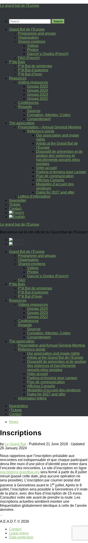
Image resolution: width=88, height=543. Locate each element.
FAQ (21, 280)
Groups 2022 (37, 98)
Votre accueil (46, 168)
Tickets (14, 204)
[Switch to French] (16, 213)
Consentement (39, 119)
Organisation (28, 37)
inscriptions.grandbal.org (19, 472)
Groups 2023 (37, 94)
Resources (17, 78)
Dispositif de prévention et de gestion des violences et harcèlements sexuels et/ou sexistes (59, 158)
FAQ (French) (29, 58)
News (13, 422)
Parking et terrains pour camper (61, 172)
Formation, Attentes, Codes (48, 115)
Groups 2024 (37, 90)
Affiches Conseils (50, 180)
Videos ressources (33, 304)
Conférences (28, 103)
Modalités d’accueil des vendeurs (54, 390)
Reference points (40, 131)
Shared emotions (31, 41)
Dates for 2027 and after (55, 192)
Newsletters (18, 406)
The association (22, 123)
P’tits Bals (17, 62)
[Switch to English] (17, 244)
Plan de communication (55, 176)
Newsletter (17, 200)
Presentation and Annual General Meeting (51, 345)
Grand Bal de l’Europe (27, 29)
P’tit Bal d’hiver (30, 74)
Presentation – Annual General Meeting (49, 127)
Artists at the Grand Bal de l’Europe (55, 357)
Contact (15, 209)
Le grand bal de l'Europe (19, 5)
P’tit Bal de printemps (35, 66)
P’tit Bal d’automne (33, 70)
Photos (32, 50)
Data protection (21, 537)
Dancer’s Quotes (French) (48, 54)
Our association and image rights (53, 353)
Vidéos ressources (33, 82)
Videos (32, 46)
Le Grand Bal (15, 444)
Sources (33, 111)
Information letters (32, 398)
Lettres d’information (34, 196)
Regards (25, 107)
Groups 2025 (37, 86)
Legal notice (19, 533)
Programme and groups (37, 33)
